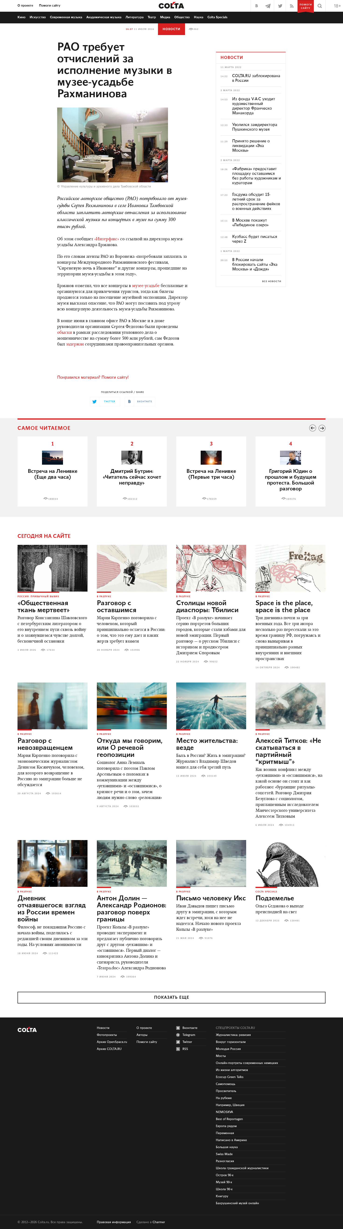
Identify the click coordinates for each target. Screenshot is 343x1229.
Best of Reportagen (229, 1119)
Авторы (141, 1035)
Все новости (271, 281)
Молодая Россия (228, 1049)
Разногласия (225, 1161)
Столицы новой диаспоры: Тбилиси (207, 607)
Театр (152, 17)
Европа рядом (226, 1126)
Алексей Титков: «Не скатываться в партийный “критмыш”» (288, 751)
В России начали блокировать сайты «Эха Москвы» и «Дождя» (254, 264)
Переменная (225, 1133)
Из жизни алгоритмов (232, 1070)
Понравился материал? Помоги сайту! (93, 377)
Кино (21, 17)
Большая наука (227, 1147)
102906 (135, 650)
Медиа (165, 17)
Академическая (103, 17)
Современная (66, 17)
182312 (132, 499)
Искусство (38, 17)
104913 (289, 825)
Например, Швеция (230, 1105)
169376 (291, 499)
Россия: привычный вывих (38, 596)
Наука (198, 17)
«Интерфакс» (106, 239)
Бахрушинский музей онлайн (237, 1203)
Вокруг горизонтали (231, 1042)
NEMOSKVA (224, 1112)
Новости (171, 29)
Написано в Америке (231, 1140)
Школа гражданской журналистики (242, 1168)
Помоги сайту (49, 5)
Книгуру (222, 1196)
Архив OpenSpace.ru (112, 1042)
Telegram (188, 1035)
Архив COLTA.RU (109, 1049)
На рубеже (224, 1098)
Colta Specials (217, 17)
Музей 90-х (224, 1182)
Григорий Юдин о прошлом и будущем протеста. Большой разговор (290, 480)
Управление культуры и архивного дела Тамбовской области (106, 186)
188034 (53, 499)
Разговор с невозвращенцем (45, 744)
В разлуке (104, 596)
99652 (214, 662)
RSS (185, 1049)
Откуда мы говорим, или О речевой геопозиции (129, 747)
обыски (64, 333)
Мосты (221, 1056)
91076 (209, 938)
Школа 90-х (224, 1189)
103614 (56, 793)
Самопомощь (225, 1084)
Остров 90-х (225, 1175)
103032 (134, 806)
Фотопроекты (107, 1035)
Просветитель (226, 1091)
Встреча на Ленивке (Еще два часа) (52, 474)
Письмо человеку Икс (211, 898)
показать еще (171, 997)
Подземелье (275, 898)
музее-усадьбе (146, 286)
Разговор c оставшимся (116, 607)
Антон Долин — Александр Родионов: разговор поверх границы (131, 909)
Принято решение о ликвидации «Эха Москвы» (251, 146)
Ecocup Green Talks (229, 1077)
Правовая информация (114, 1222)
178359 (212, 499)
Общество (182, 17)
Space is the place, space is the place (284, 607)
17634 (51, 650)
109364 (131, 977)
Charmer (159, 1222)
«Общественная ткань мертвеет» (44, 607)
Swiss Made (224, 1154)
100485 (295, 667)
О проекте (25, 5)
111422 (53, 953)
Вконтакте (189, 1028)
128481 (295, 921)
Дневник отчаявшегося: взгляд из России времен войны (52, 909)
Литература (135, 17)
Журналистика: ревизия (233, 1035)
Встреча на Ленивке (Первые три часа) (211, 474)
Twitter (187, 1042)
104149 (212, 776)
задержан (75, 344)
